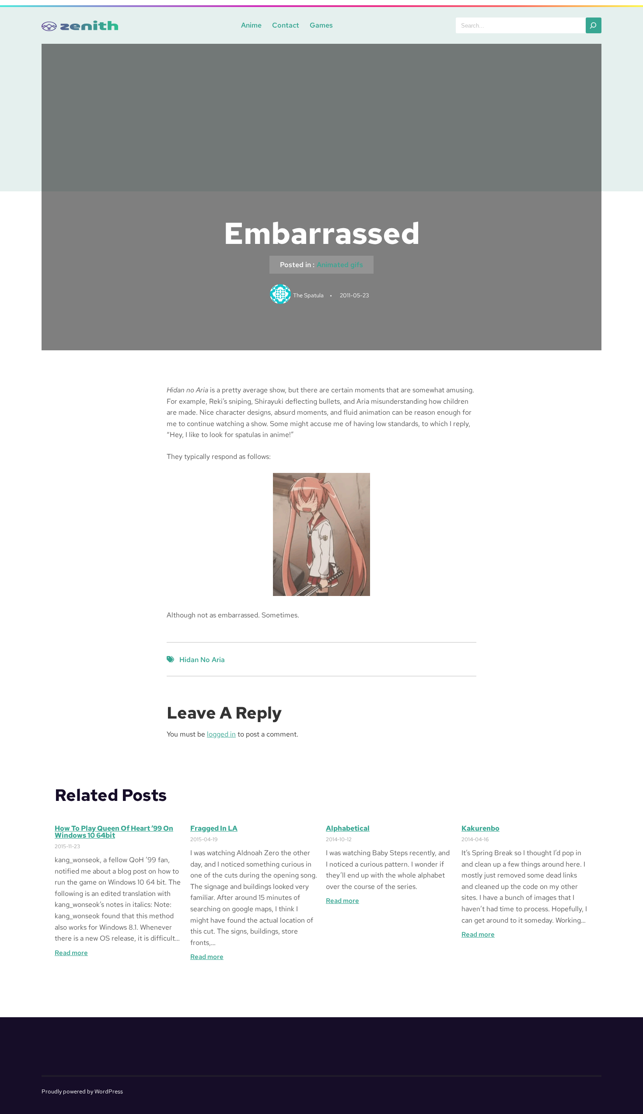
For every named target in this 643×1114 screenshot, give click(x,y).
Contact (285, 25)
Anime (251, 25)
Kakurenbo (480, 828)
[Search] (593, 25)
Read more (71, 953)
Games (321, 25)
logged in (221, 734)
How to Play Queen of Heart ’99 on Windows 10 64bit (114, 832)
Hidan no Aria (202, 659)
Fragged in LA (214, 828)
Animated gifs (340, 264)
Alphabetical (348, 828)
